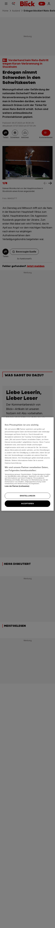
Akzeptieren (27, 504)
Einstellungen (27, 496)
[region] (27, 464)
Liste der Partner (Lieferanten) (17, 486)
